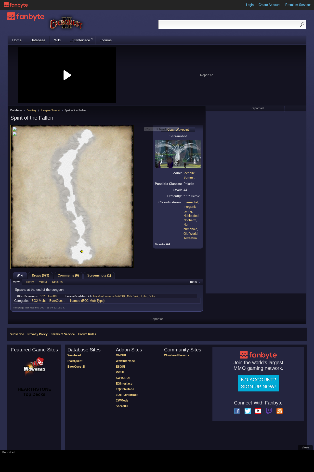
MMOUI (121, 355)
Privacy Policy (37, 334)
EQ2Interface (79, 40)
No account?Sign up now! (258, 383)
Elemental (190, 202)
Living (187, 211)
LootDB (52, 296)
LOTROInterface (127, 395)
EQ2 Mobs (39, 301)
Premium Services (298, 5)
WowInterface (125, 361)
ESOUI (120, 366)
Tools (193, 282)
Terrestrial (190, 238)
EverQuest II (58, 301)
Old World (190, 234)
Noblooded (190, 216)
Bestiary (32, 110)
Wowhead (74, 355)
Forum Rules (87, 334)
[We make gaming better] (16, 5)
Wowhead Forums (176, 355)
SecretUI (122, 406)
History (29, 282)
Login (250, 5)
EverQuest (74, 361)
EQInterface (124, 383)
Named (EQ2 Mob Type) (87, 301)
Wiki (57, 40)
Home (17, 40)
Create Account (269, 5)
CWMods (122, 400)
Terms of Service (63, 334)
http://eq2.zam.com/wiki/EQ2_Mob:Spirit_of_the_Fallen (124, 296)
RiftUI (120, 372)
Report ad (206, 75)
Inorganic (189, 206)
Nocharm (189, 220)
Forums (106, 40)
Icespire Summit (50, 110)
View (16, 282)
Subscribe (17, 334)
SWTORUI (123, 378)
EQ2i (42, 296)
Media (43, 282)
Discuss (57, 282)
